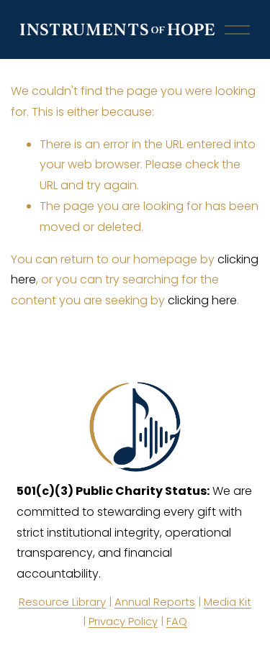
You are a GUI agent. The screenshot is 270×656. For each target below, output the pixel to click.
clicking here (202, 300)
